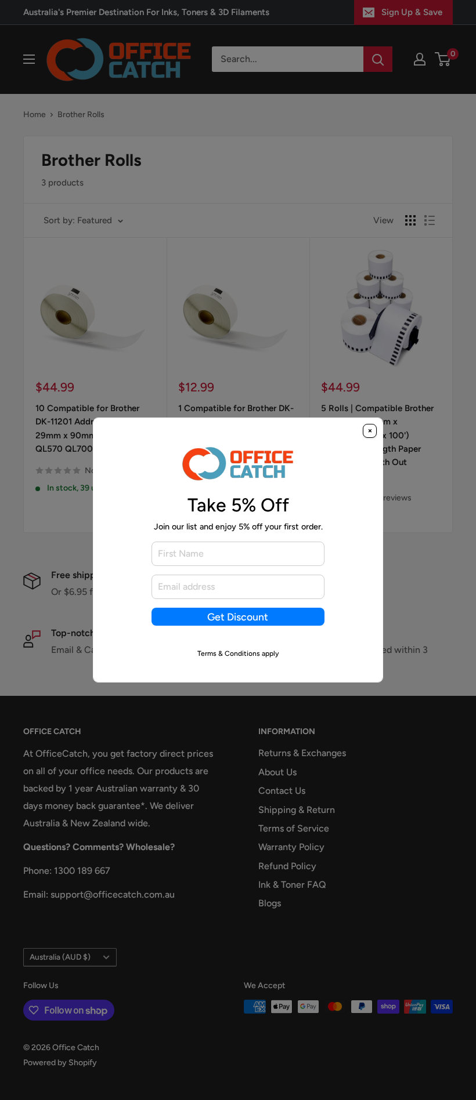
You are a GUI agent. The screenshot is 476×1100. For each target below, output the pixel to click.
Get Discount (237, 617)
